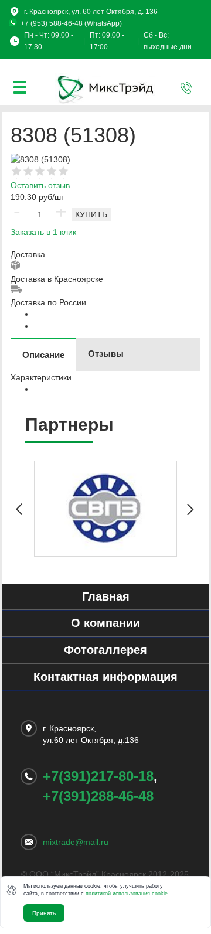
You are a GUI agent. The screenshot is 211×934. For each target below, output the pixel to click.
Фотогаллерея (105, 649)
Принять (44, 913)
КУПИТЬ (91, 214)
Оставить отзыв (40, 185)
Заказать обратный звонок (186, 88)
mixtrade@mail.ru (75, 842)
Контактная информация (105, 676)
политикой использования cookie (127, 893)
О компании (105, 622)
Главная (106, 596)
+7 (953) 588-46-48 (52, 23)
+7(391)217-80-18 (98, 776)
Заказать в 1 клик (43, 232)
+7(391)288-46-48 (98, 796)
